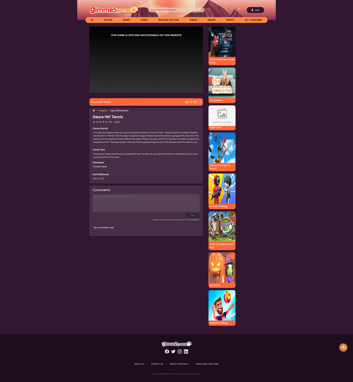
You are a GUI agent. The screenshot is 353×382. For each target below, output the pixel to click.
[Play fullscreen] (199, 102)
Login (256, 10)
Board (126, 20)
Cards (143, 20)
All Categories (253, 20)
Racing (212, 20)
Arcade (108, 20)
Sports (230, 20)
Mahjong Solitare (168, 20)
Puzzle (193, 20)
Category (102, 110)
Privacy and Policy (179, 364)
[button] (343, 346)
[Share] (195, 102)
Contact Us (157, 364)
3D (92, 20)
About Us (139, 364)
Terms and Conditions (207, 364)
